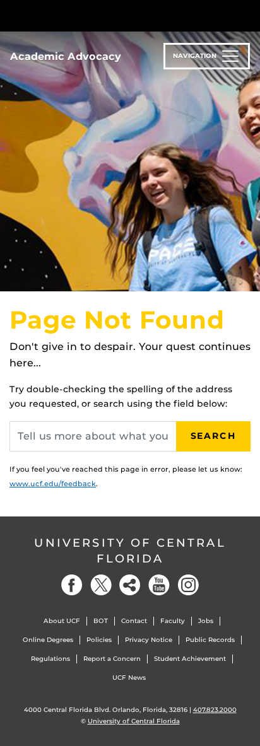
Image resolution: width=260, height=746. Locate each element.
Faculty (172, 621)
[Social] (130, 584)
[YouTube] (159, 584)
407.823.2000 (215, 710)
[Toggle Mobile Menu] (247, 15)
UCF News (129, 677)
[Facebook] (72, 584)
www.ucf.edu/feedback (52, 483)
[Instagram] (188, 584)
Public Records (210, 640)
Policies (99, 640)
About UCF (62, 621)
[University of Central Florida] (96, 15)
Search (213, 435)
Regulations (50, 659)
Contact (134, 621)
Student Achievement (190, 659)
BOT (100, 621)
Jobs (205, 621)
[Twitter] (101, 584)
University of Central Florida (130, 551)
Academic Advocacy (65, 56)
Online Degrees (48, 640)
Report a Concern (112, 659)
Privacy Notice (148, 640)
